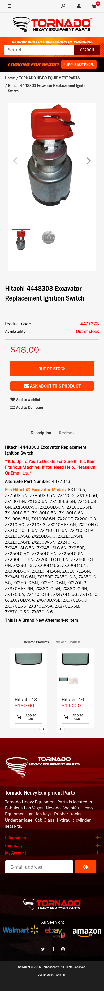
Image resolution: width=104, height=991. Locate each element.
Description (41, 432)
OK (85, 867)
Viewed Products (68, 642)
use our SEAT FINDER (79, 64)
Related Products (36, 642)
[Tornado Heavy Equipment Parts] (52, 25)
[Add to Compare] (41, 657)
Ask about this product (55, 386)
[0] (93, 6)
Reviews (66, 432)
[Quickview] (41, 677)
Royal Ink (60, 974)
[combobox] (39, 50)
